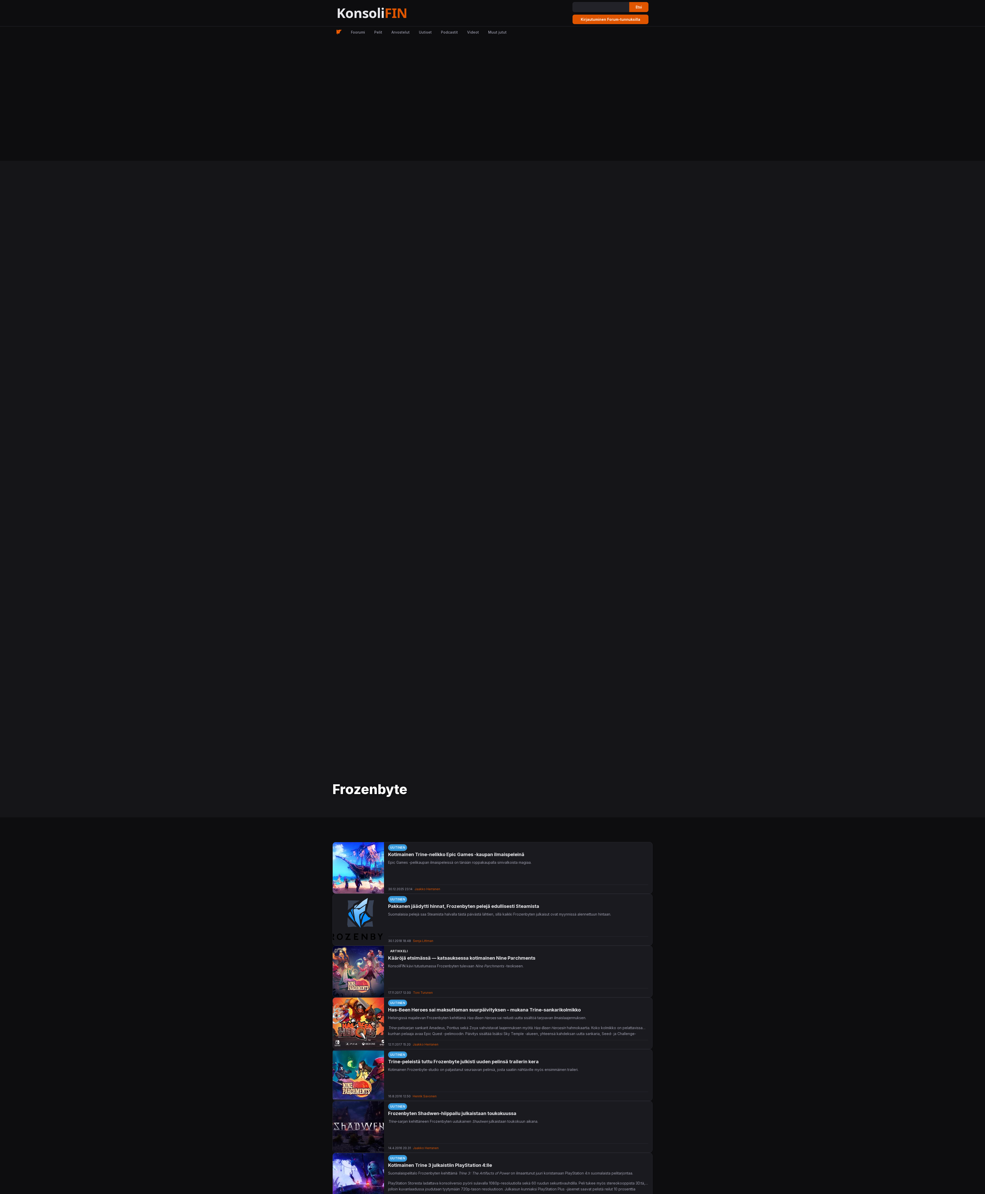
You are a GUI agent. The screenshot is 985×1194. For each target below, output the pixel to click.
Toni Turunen (423, 993)
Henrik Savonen (425, 1096)
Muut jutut (497, 32)
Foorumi (358, 32)
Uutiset (425, 32)
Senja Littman (423, 941)
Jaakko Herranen (427, 889)
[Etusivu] (385, 13)
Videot (473, 32)
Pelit (378, 32)
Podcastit (449, 32)
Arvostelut (400, 32)
